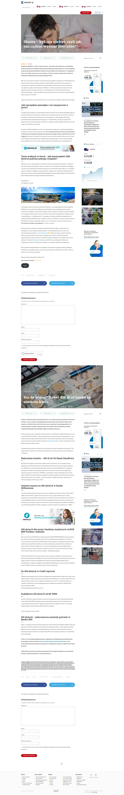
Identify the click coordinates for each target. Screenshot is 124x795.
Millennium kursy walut (67, 780)
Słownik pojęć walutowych (82, 784)
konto (34, 117)
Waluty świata (79, 781)
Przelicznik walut (52, 778)
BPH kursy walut (66, 784)
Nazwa (23, 169)
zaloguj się (98, 12)
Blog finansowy (80, 776)
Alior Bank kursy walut (67, 783)
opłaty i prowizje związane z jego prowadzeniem (52, 82)
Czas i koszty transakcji (67, 778)
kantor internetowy (31, 676)
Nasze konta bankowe (67, 776)
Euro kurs (51, 780)
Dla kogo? (24, 778)
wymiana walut (43, 676)
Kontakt (92, 356)
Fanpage (33, 630)
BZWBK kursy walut (67, 781)
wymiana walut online (57, 676)
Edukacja (78, 783)
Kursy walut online (53, 776)
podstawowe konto (31, 332)
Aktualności (79, 778)
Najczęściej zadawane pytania (41, 780)
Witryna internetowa (26, 181)
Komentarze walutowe (81, 780)
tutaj (56, 598)
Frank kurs (51, 784)
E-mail (23, 175)
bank (27, 117)
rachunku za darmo (64, 325)
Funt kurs (51, 783)
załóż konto (85, 12)
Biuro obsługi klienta (40, 781)
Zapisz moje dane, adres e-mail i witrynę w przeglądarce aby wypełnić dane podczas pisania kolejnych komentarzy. (45, 188)
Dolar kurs (51, 781)
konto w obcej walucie (57, 117)
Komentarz (24, 146)
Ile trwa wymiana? (39, 778)
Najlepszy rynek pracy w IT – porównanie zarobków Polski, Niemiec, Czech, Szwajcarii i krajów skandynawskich (92, 373)
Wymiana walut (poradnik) (41, 776)
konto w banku (43, 117)
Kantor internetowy (26, 776)
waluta (68, 117)
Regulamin (38, 784)
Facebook (30, 249)
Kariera (23, 781)
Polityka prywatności (40, 783)
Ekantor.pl (51, 321)
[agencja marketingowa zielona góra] (94, 792)
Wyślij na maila (67, 249)
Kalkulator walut (92, 279)
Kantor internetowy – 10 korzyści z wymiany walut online (92, 389)
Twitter (49, 249)
